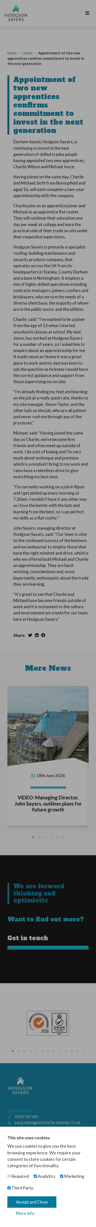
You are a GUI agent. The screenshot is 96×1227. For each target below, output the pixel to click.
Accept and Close (32, 1202)
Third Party (22, 1187)
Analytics (46, 1176)
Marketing (73, 1176)
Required (20, 1176)
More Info (25, 1213)
